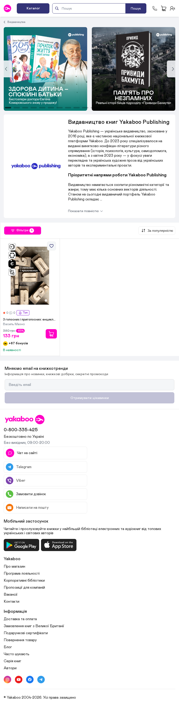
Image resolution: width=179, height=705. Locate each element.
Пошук (136, 8)
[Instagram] (7, 679)
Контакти (11, 601)
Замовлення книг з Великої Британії (34, 626)
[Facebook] (30, 679)
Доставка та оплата (20, 619)
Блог (8, 647)
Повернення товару (20, 640)
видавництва (16, 22)
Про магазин (14, 566)
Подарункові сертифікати (26, 633)
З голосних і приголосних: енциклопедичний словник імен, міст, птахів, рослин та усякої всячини (30, 319)
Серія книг (12, 661)
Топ (25, 312)
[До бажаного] (51, 246)
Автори (10, 668)
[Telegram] (41, 679)
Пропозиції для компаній (24, 587)
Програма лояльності (22, 573)
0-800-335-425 (21, 429)
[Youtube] (18, 679)
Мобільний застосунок (26, 521)
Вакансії (10, 594)
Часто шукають (16, 654)
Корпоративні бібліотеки (24, 580)
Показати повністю (83, 211)
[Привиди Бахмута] (45, 69)
